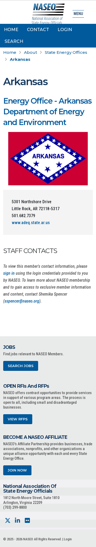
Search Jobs (21, 366)
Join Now (17, 470)
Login (65, 29)
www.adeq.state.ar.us (31, 222)
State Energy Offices (66, 52)
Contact (38, 29)
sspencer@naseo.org (22, 301)
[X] (7, 520)
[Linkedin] (17, 520)
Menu (78, 14)
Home (11, 29)
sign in (9, 273)
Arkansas (20, 59)
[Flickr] (27, 520)
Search (14, 41)
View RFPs (18, 419)
